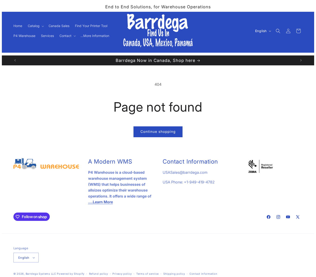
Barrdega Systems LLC (41, 273)
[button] (35, 26)
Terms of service (147, 273)
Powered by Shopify (70, 273)
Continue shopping (158, 131)
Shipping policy (174, 273)
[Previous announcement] (15, 60)
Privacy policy (122, 273)
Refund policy (98, 273)
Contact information (203, 273)
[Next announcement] (301, 60)
